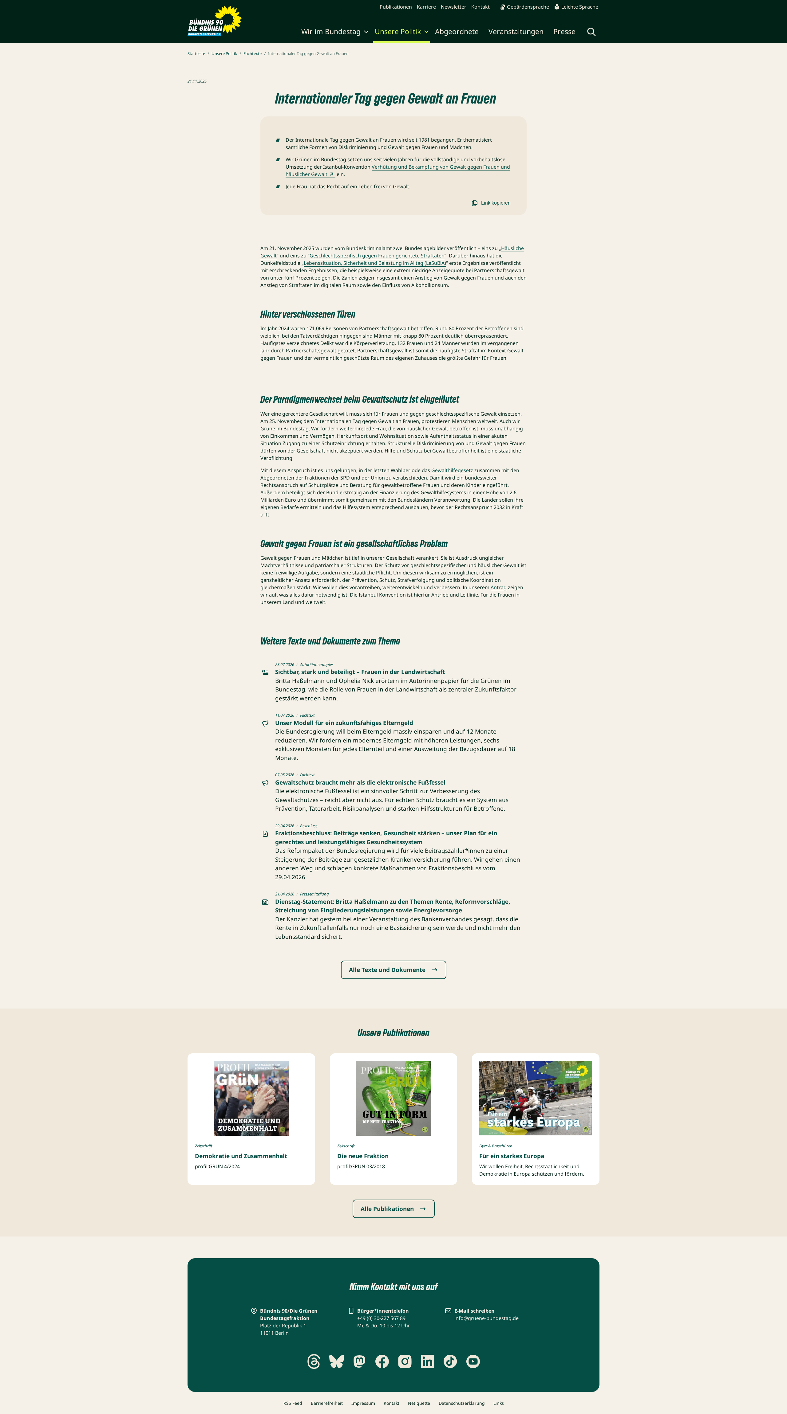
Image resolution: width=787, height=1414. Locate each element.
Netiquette (419, 1403)
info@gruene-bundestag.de (486, 1318)
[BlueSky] (336, 1361)
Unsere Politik (398, 31)
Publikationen (396, 6)
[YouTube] (473, 1361)
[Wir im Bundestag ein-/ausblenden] (366, 32)
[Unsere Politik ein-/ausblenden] (426, 32)
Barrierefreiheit (327, 1403)
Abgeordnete (457, 31)
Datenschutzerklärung (462, 1403)
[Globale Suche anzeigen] (591, 32)
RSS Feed (292, 1403)
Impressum (363, 1403)
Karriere (426, 6)
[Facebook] (382, 1361)
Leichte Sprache (579, 6)
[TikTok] (450, 1361)
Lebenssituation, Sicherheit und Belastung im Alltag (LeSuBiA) (375, 263)
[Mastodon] (359, 1361)
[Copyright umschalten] (282, 1130)
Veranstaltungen (516, 31)
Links (498, 1403)
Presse (564, 31)
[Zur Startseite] (215, 21)
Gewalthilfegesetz (452, 470)
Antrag (499, 587)
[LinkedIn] (427, 1361)
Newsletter (453, 6)
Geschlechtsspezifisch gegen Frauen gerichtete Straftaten (377, 255)
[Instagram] (405, 1361)
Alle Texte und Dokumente (387, 970)
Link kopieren (496, 203)
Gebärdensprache (528, 6)
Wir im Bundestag (331, 31)
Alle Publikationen (387, 1209)
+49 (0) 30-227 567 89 (381, 1318)
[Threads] (314, 1361)
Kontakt (480, 6)
